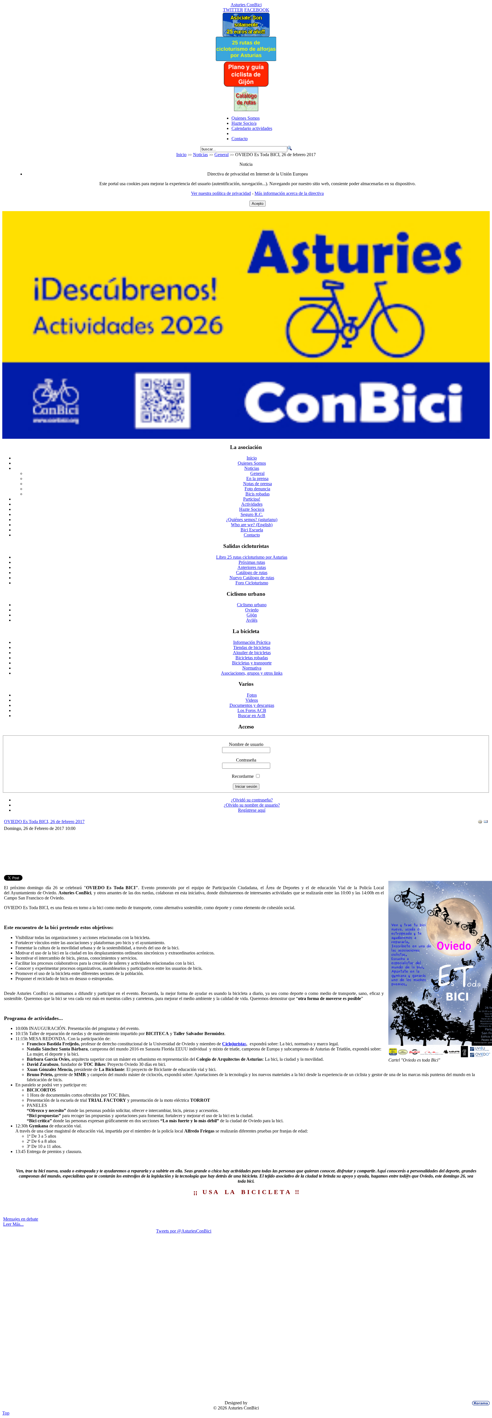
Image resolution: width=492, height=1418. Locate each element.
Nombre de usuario (246, 744)
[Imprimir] (480, 822)
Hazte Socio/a (244, 123)
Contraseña (246, 760)
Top (5, 1413)
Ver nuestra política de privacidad (221, 193)
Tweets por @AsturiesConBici (183, 1231)
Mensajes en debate (20, 1219)
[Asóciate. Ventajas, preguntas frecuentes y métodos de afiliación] (245, 35)
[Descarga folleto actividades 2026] (246, 437)
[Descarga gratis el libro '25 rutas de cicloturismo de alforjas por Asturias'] (246, 59)
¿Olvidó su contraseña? (252, 799)
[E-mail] (485, 822)
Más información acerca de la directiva (289, 193)
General (221, 154)
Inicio (181, 154)
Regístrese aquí (251, 810)
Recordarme (243, 776)
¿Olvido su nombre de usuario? (252, 805)
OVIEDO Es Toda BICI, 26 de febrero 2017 (44, 821)
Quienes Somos (245, 118)
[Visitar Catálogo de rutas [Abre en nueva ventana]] (246, 109)
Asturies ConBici (246, 4)
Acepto (257, 203)
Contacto (239, 138)
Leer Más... (13, 1224)
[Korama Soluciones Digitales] (480, 1403)
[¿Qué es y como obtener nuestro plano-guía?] (246, 85)
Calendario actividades (251, 128)
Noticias (200, 154)
